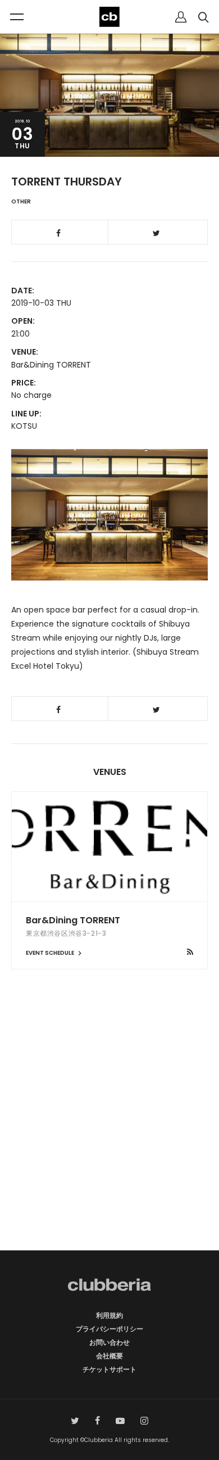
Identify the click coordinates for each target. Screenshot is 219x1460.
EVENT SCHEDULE (50, 953)
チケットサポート (109, 1369)
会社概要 (109, 1356)
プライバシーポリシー (109, 1329)
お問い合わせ (109, 1342)
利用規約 (109, 1315)
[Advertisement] (109, 1129)
